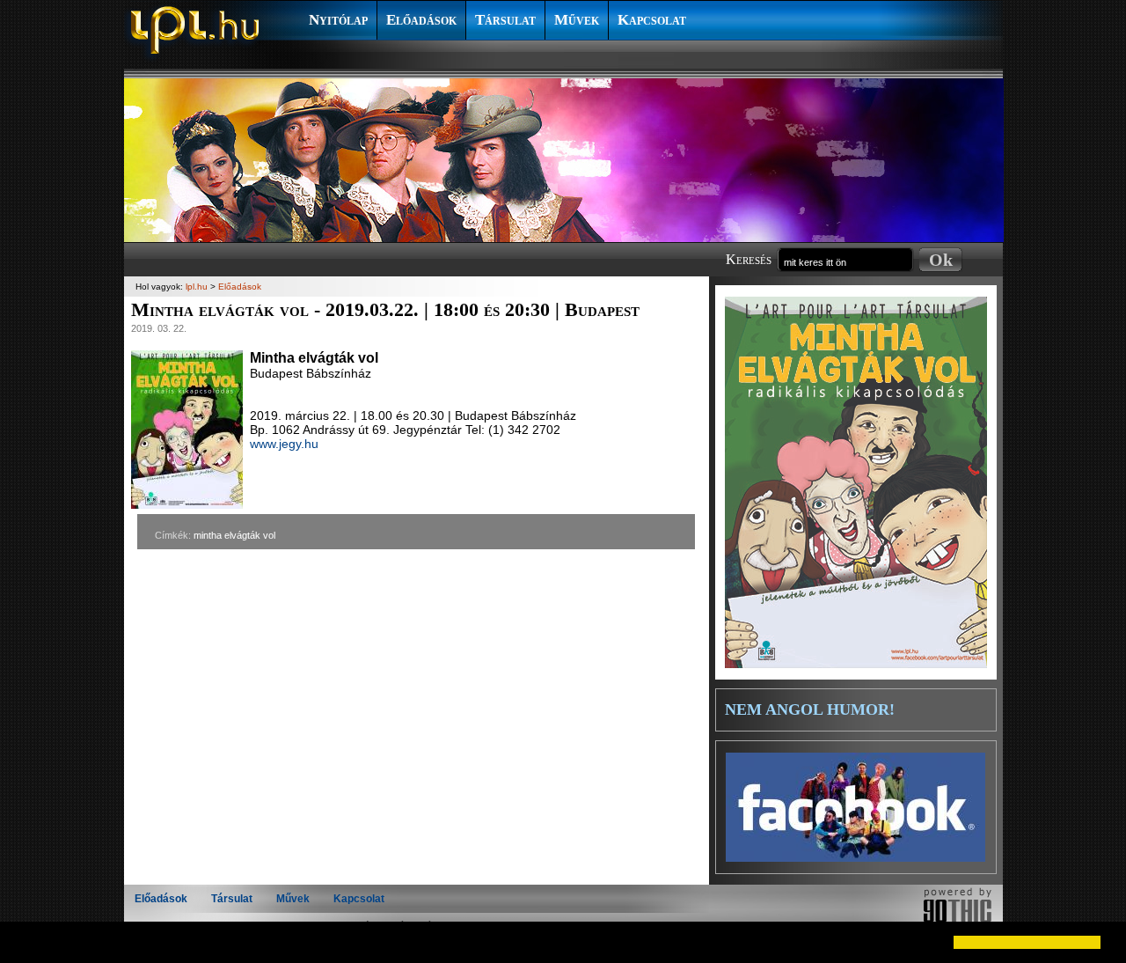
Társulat (505, 19)
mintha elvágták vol (234, 535)
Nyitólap (338, 19)
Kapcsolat (652, 19)
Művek (576, 19)
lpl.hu (197, 286)
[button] (28, 942)
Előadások (421, 19)
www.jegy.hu (284, 444)
